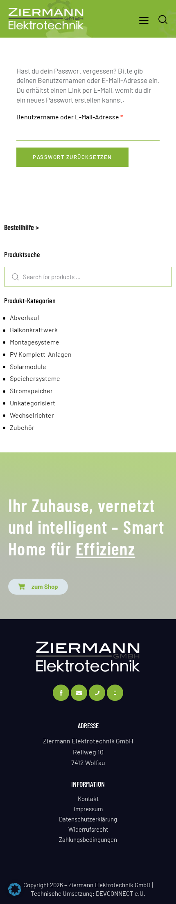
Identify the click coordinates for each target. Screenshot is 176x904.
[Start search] (163, 19)
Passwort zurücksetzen (72, 157)
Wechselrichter (32, 415)
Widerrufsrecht (88, 829)
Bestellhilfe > (21, 227)
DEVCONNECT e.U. (120, 893)
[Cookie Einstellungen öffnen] (14, 893)
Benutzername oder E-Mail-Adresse (87, 116)
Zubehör (22, 427)
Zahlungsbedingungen (88, 839)
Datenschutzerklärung (88, 819)
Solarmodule (28, 366)
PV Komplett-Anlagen (41, 354)
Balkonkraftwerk (34, 329)
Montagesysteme (34, 342)
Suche (12, 276)
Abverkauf (25, 317)
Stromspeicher (31, 390)
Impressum (88, 808)
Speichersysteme (35, 378)
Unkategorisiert (32, 403)
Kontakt (88, 798)
